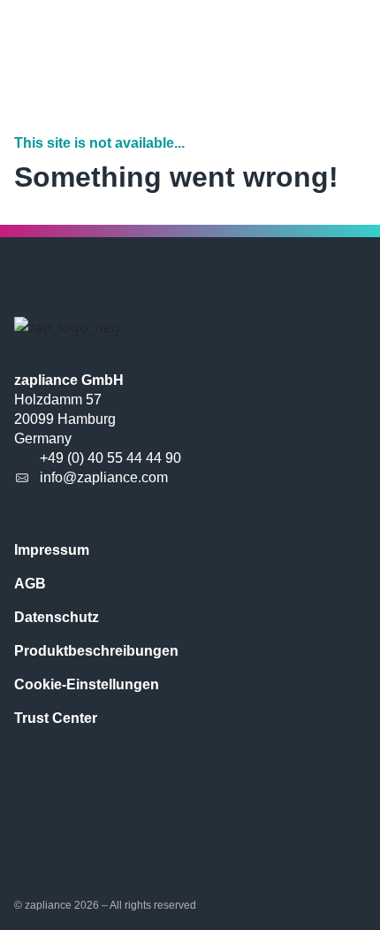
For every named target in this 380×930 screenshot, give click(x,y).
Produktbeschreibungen (96, 650)
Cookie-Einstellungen (86, 684)
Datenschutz (56, 617)
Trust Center (55, 718)
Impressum (51, 549)
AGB (30, 583)
